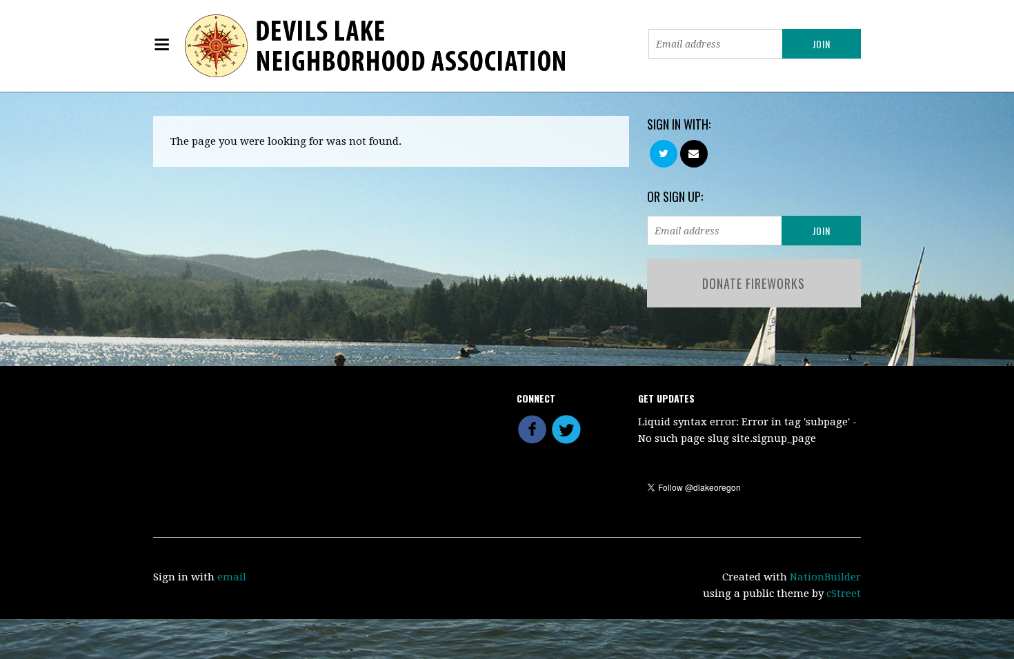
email (231, 577)
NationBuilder (825, 577)
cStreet (843, 593)
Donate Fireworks (753, 283)
